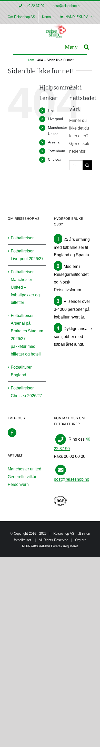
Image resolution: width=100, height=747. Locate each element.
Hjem (52, 110)
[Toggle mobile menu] (71, 47)
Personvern (18, 484)
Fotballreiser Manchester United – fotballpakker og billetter (25, 287)
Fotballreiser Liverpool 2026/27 (27, 255)
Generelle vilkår (22, 477)
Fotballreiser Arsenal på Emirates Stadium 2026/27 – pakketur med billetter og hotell (27, 334)
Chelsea (54, 159)
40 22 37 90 (35, 6)
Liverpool (55, 119)
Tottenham (56, 151)
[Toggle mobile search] (86, 47)
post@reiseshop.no (66, 6)
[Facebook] (12, 432)
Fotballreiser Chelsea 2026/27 (26, 392)
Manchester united (24, 469)
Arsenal (54, 142)
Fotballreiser (22, 238)
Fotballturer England (21, 371)
